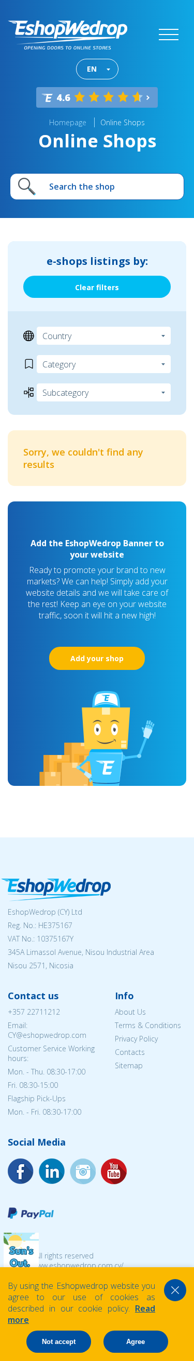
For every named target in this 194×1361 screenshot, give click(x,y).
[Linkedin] (114, 1171)
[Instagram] (52, 1171)
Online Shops (122, 122)
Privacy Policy (136, 1039)
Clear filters (97, 287)
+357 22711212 (34, 1012)
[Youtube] (83, 1171)
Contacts (130, 1052)
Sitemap (129, 1065)
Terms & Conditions (148, 1025)
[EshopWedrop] (67, 35)
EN (92, 69)
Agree (135, 1342)
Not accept (59, 1342)
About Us (130, 1012)
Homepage (67, 122)
